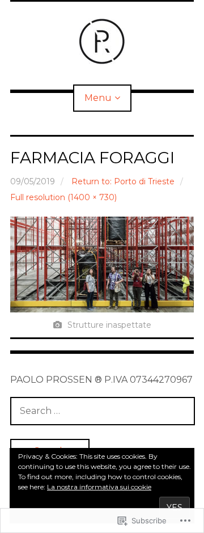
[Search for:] (102, 410)
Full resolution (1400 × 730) (63, 197)
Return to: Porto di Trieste (123, 181)
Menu (98, 97)
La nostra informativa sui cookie (99, 487)
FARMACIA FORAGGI (92, 157)
